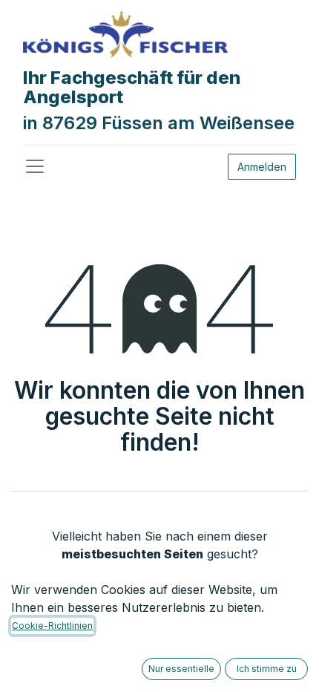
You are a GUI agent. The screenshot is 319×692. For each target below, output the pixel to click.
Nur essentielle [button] (181, 668)
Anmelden (261, 166)
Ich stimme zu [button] (267, 668)
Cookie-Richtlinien (52, 625)
